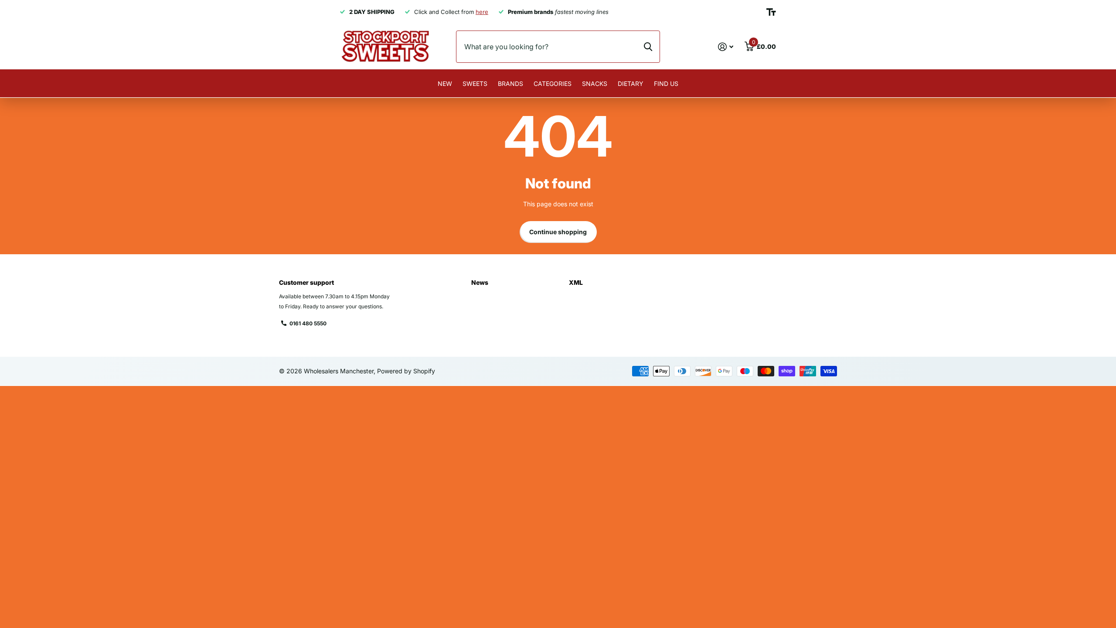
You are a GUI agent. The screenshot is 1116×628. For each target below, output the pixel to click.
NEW (445, 83)
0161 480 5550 (308, 323)
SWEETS (475, 83)
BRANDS (510, 83)
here (482, 11)
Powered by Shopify (406, 371)
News (479, 282)
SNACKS (594, 83)
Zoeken (648, 47)
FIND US (666, 83)
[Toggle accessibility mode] (771, 12)
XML (576, 282)
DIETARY (630, 83)
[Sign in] (726, 47)
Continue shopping (558, 232)
